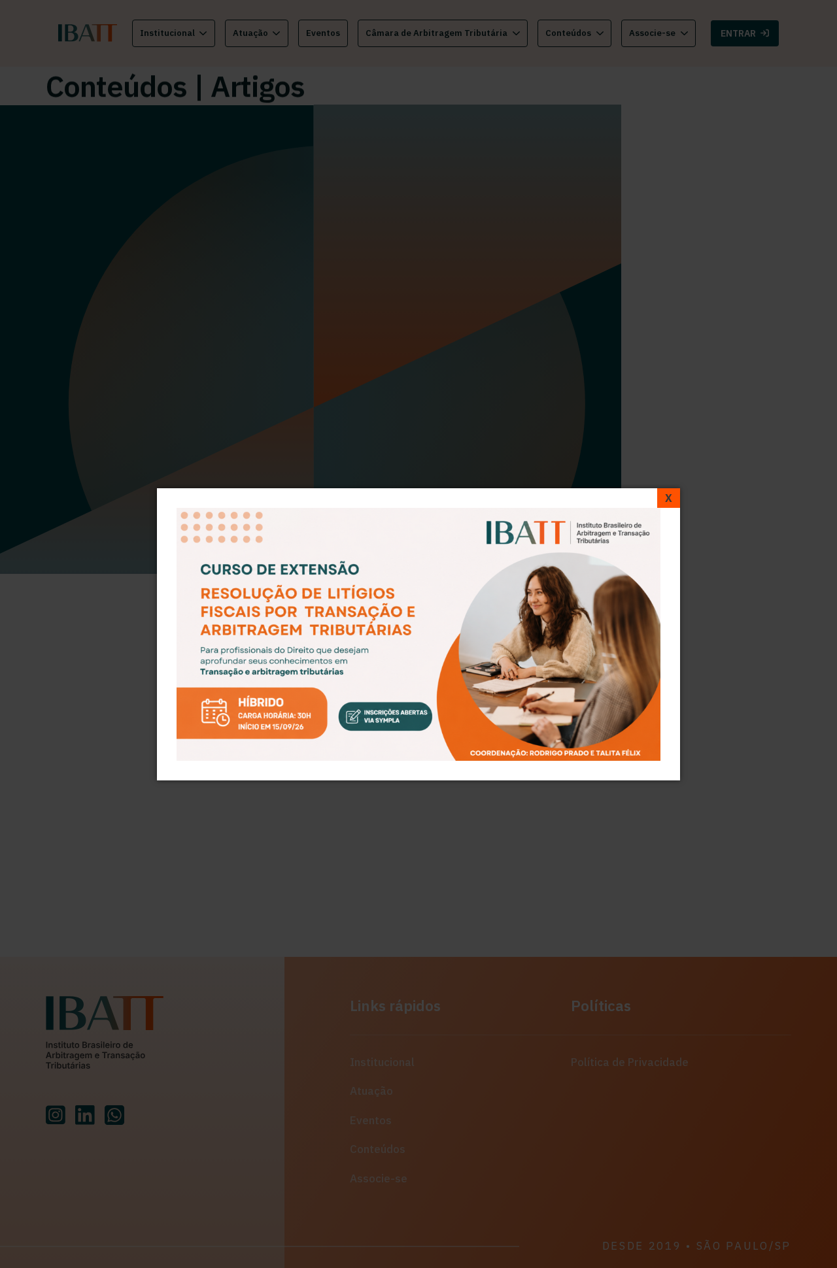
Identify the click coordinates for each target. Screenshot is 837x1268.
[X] (668, 498)
